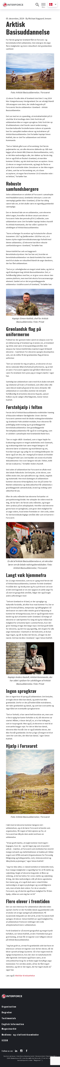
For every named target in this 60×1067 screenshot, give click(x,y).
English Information (13, 1024)
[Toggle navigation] (43, 4)
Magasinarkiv (9, 1028)
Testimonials (9, 1018)
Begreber (7, 1012)
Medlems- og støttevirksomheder (20, 1034)
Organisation (9, 1006)
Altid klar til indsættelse (25, 975)
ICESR (5, 1040)
